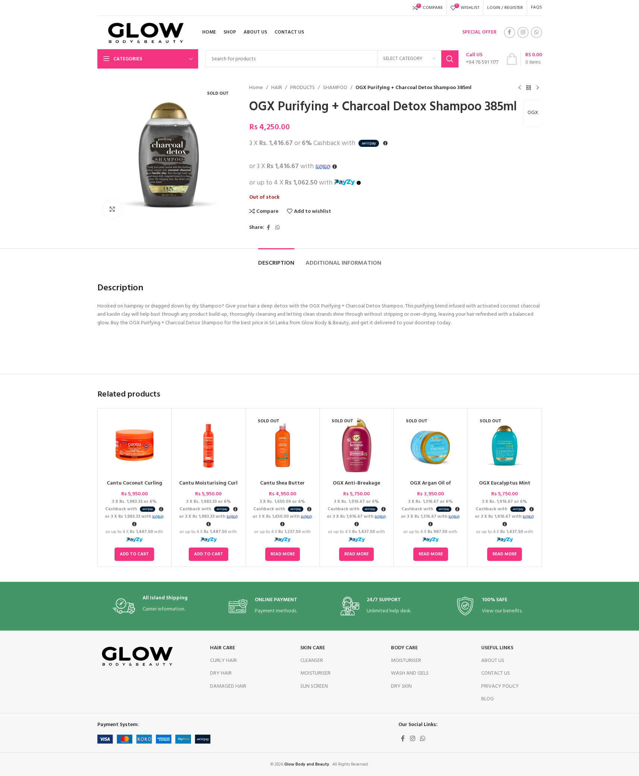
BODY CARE (404, 648)
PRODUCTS (302, 88)
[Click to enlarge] (112, 209)
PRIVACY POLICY (500, 686)
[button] (134, 554)
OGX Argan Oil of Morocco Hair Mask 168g (430, 487)
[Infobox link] (482, 59)
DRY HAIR (221, 673)
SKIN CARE (312, 648)
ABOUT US (492, 660)
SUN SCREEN (314, 686)
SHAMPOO (335, 88)
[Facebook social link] (509, 32)
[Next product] (537, 87)
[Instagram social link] (523, 32)
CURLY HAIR (223, 660)
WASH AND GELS (410, 673)
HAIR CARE (222, 648)
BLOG (487, 699)
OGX (532, 112)
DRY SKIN (401, 686)
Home (256, 88)
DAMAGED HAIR (228, 686)
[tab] (276, 259)
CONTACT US (495, 673)
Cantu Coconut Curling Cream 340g (134, 487)
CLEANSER (311, 660)
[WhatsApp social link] (536, 32)
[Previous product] (519, 87)
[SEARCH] (449, 58)
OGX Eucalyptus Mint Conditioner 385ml (504, 487)
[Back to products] (528, 87)
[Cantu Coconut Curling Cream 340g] (134, 445)
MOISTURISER (315, 673)
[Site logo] (143, 32)
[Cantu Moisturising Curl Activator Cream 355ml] (208, 445)
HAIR (276, 88)
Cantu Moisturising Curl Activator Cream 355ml (208, 487)
